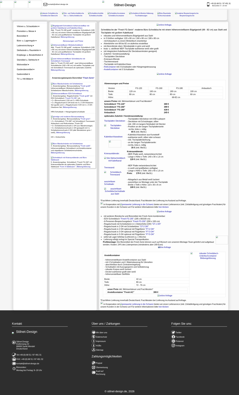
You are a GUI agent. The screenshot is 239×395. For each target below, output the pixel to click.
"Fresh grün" (85, 119)
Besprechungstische (187, 16)
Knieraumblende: (111, 153)
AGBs (98, 346)
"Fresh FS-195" (127, 219)
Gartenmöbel (23, 74)
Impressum (101, 341)
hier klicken (164, 207)
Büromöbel (22, 36)
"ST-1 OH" (156, 224)
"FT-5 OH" (149, 234)
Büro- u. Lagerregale (26, 41)
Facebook (180, 337)
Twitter (178, 332)
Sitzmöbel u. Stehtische (28, 60)
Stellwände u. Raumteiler (29, 50)
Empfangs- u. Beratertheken (30, 55)
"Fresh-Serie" (88, 77)
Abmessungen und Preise (73, 41)
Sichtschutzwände (164, 16)
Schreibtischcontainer (116, 16)
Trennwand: (109, 167)
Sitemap (99, 350)
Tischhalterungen (141, 16)
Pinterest (179, 341)
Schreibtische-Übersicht (49, 16)
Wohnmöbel (23, 65)
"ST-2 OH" (144, 226)
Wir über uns (101, 332)
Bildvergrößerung (67, 37)
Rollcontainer (110, 67)
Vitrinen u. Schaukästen (28, 26)
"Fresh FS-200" (139, 221)
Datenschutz (101, 337)
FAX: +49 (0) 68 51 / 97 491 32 (29, 359)
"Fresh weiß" (85, 146)
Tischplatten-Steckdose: (114, 121)
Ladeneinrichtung (25, 45)
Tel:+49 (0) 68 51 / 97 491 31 (28, 355)
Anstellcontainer (111, 69)
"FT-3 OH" (149, 232)
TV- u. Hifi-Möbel (25, 79)
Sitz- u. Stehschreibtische (73, 16)
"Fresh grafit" (85, 86)
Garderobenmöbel (25, 69)
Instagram (180, 346)
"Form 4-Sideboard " (68, 167)
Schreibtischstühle (95, 16)
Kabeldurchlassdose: (113, 137)
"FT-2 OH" (149, 229)
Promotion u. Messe (26, 31)
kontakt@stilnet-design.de (27, 363)
